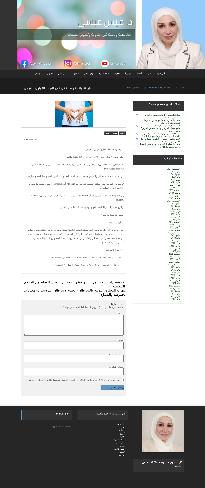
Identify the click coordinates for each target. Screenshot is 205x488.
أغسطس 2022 (173, 232)
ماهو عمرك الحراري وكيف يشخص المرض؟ (160, 128)
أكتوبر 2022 (175, 227)
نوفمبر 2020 (174, 288)
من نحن (38, 73)
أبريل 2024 (175, 179)
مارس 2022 (174, 246)
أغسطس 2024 (173, 169)
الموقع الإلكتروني (116, 367)
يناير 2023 (176, 219)
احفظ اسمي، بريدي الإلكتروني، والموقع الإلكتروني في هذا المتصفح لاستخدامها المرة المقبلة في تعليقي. (74, 380)
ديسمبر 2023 (174, 190)
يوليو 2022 (175, 235)
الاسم (120, 340)
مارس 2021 (174, 278)
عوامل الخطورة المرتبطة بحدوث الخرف (162, 115)
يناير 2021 (176, 283)
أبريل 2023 (175, 211)
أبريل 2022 (175, 243)
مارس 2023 (174, 214)
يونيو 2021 (175, 270)
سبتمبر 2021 (174, 262)
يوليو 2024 (175, 171)
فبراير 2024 (175, 185)
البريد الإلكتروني (115, 353)
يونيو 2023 (175, 206)
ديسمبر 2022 (174, 222)
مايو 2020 (176, 293)
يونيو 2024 (175, 174)
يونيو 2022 (175, 238)
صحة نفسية (104, 73)
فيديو (76, 73)
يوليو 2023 (175, 203)
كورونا (128, 73)
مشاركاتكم (63, 73)
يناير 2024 (176, 187)
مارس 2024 (174, 182)
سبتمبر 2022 (174, 230)
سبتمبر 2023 (174, 198)
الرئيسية (161, 73)
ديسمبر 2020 (174, 286)
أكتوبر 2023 (175, 195)
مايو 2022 (176, 240)
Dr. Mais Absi (31, 140)
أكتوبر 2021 (175, 259)
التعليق (120, 313)
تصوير (50, 73)
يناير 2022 (176, 251)
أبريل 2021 (175, 275)
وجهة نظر (88, 73)
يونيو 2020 (175, 291)
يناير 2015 (176, 299)
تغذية (117, 73)
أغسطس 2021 (173, 264)
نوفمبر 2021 (174, 256)
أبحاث (139, 73)
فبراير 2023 (175, 216)
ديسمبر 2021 (174, 254)
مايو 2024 (176, 177)
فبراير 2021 (175, 280)
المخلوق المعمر (173, 125)
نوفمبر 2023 (174, 193)
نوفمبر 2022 (174, 224)
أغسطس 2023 (173, 201)
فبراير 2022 (175, 248)
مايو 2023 (176, 209)
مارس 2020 (174, 296)
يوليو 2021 (175, 267)
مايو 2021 (176, 272)
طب (149, 73)
